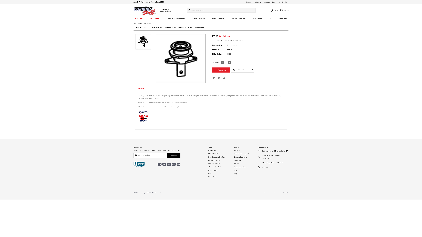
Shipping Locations (240, 157)
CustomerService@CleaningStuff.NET (275, 151)
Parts (270, 18)
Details (141, 89)
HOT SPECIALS (155, 18)
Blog (235, 173)
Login (276, 10)
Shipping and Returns (241, 167)
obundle (285, 193)
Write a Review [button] (238, 40)
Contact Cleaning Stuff (241, 154)
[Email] (219, 78)
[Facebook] (214, 78)
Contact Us (249, 2)
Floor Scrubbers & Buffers (176, 18)
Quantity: (215, 62)
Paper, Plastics (257, 18)
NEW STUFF (139, 18)
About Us (258, 2)
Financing (267, 2)
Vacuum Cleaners (218, 18)
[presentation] (143, 42)
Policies (236, 163)
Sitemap (164, 193)
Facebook (265, 167)
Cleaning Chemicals (238, 18)
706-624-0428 (266, 158)
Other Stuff (283, 18)
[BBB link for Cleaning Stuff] (139, 164)
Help (273, 2)
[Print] (224, 78)
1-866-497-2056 (282, 2)
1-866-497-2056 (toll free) (270, 155)
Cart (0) (286, 10)
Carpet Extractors (199, 18)
